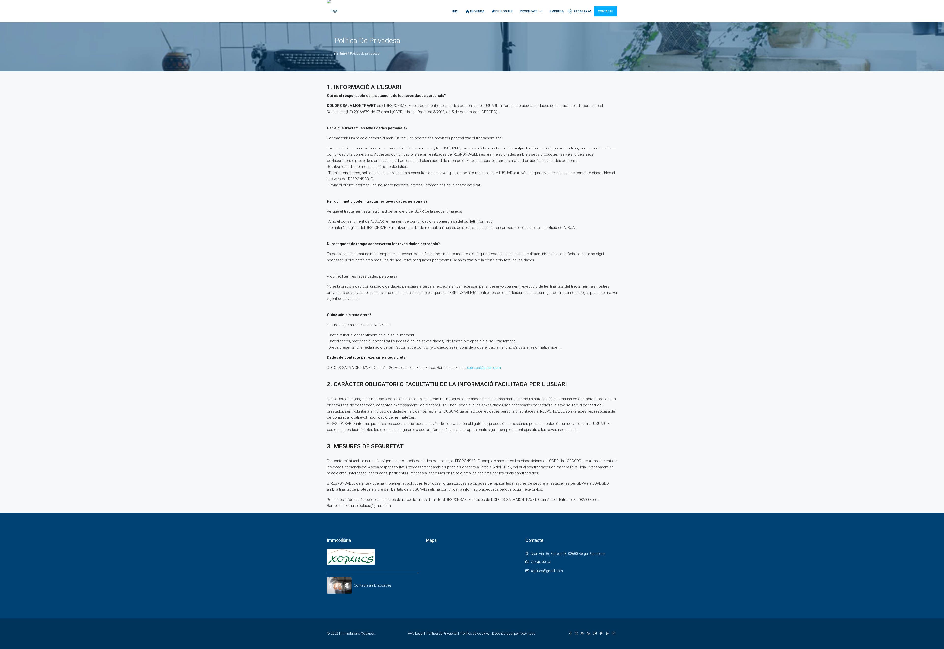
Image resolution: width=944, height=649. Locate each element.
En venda (476, 11)
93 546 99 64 (582, 11)
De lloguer (504, 11)
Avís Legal (415, 633)
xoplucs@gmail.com (484, 367)
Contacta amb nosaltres (373, 585)
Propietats (529, 11)
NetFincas (527, 633)
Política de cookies (475, 633)
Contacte (605, 11)
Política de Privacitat (441, 633)
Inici (455, 11)
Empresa (557, 11)
